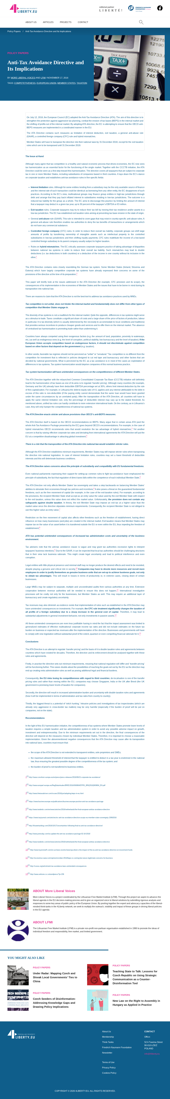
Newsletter (107, 1053)
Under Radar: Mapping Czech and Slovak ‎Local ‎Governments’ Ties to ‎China (55, 977)
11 (27, 858)
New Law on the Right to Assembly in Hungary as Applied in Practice (136, 1002)
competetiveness (25, 83)
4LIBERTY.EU (82, 1091)
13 (27, 874)
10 (27, 850)
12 (27, 866)
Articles (48, 22)
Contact (83, 22)
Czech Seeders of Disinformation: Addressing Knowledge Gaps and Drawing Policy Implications (54, 1002)
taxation (82, 83)
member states (66, 83)
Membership (108, 1037)
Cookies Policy (109, 1073)
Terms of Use (108, 1062)
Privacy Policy (109, 1067)
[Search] (141, 22)
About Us (31, 22)
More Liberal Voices (23, 78)
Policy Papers (14, 31)
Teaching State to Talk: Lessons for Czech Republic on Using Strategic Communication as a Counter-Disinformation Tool (135, 977)
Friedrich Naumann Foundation (117, 1047)
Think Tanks (108, 1042)
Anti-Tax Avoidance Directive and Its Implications (48, 31)
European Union (46, 83)
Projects (65, 22)
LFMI (43, 78)
